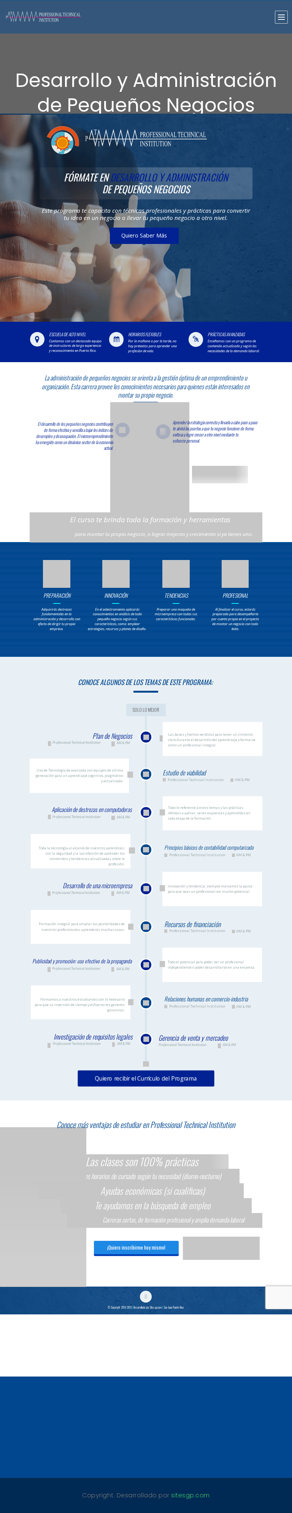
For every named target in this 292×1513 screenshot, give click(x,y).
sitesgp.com (190, 1495)
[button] (280, 16)
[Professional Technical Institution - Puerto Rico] (44, 17)
